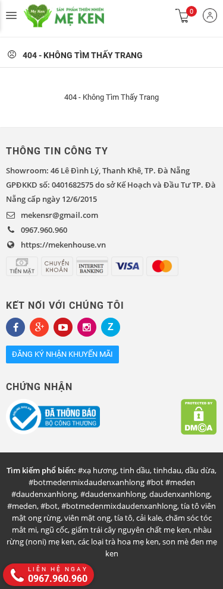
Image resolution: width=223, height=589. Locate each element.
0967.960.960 (44, 229)
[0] (182, 15)
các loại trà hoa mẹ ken (118, 541)
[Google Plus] (39, 327)
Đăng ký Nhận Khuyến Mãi (62, 354)
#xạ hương (97, 470)
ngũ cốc (54, 529)
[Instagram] (86, 327)
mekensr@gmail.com (59, 215)
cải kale (149, 517)
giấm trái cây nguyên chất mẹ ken (130, 529)
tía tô (123, 517)
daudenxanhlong (179, 494)
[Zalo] (110, 327)
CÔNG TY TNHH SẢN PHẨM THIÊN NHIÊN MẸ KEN (77, 15)
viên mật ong (87, 517)
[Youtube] (63, 327)
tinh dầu (135, 470)
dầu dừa (200, 470)
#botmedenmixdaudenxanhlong (119, 506)
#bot (49, 506)
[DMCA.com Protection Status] (199, 417)
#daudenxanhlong (113, 494)
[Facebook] (15, 327)
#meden (22, 506)
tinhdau (167, 470)
